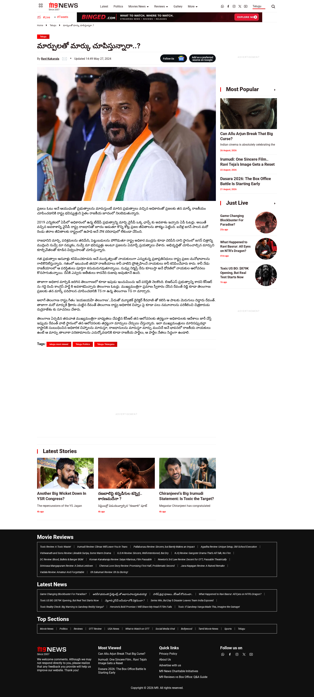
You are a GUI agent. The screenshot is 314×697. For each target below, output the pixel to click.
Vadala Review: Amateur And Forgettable (62, 572)
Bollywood (186, 628)
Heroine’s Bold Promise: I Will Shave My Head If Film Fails (141, 606)
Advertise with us (170, 665)
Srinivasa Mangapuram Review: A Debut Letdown (66, 565)
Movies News (137, 6)
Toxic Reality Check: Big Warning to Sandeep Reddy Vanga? (72, 606)
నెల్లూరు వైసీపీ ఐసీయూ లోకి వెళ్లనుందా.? (124, 600)
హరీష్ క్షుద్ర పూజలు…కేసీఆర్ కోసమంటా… (173, 594)
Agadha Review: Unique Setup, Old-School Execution (229, 546)
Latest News (52, 584)
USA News (113, 628)
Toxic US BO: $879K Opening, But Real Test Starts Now (69, 600)
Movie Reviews (55, 537)
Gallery (178, 6)
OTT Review (95, 628)
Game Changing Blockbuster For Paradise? (63, 594)
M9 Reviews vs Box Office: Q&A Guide (183, 677)
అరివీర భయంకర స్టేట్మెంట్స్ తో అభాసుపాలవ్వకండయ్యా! (120, 594)
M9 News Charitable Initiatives (178, 671)
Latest (104, 6)
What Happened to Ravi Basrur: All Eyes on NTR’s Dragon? (230, 594)
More (191, 6)
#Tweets (62, 17)
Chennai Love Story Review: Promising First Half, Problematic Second (137, 565)
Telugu (257, 6)
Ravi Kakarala (50, 58)
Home (40, 25)
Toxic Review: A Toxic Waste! (55, 546)
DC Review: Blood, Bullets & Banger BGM (61, 559)
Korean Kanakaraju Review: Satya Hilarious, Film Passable (120, 559)
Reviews (159, 6)
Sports (228, 628)
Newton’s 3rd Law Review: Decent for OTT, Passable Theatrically (192, 559)
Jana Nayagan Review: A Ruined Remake (203, 565)
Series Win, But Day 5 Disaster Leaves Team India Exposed (182, 600)
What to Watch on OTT (137, 628)
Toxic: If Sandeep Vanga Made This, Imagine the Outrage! (209, 606)
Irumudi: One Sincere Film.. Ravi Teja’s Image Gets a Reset (122, 661)
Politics (118, 6)
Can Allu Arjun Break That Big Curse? (121, 653)
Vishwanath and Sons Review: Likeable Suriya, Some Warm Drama (75, 553)
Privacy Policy (168, 653)
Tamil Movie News (208, 628)
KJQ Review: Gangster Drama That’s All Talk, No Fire (203, 553)
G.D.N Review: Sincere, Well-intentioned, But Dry (142, 553)
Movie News (46, 628)
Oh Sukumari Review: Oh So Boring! (109, 572)
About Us (165, 659)
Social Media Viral (165, 628)
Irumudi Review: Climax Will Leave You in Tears (102, 546)
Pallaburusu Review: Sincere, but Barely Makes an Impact (164, 546)
